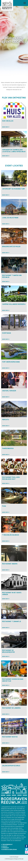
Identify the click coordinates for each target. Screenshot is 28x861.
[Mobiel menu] (25, 3)
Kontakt (4, 846)
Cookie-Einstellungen (14, 856)
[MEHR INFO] (14, 123)
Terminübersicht (7, 844)
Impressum (5, 848)
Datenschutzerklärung (9, 849)
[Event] (14, 110)
